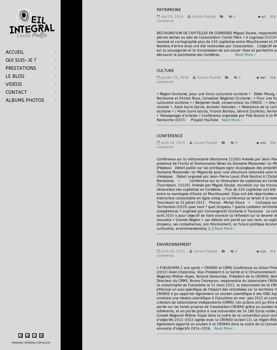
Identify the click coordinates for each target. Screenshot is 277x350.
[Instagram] (27, 335)
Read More (244, 55)
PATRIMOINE (169, 9)
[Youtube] (34, 335)
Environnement (174, 244)
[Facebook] (20, 335)
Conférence (170, 135)
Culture (165, 70)
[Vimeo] (41, 335)
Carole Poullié (204, 17)
